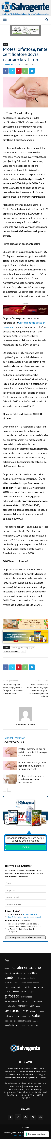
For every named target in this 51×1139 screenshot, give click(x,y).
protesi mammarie (11, 651)
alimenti (8, 973)
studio (35, 1021)
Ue (28, 1025)
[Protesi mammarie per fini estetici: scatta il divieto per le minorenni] (10, 752)
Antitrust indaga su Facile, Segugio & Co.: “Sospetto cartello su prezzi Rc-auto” (13, 689)
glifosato (12, 996)
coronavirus (17, 987)
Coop (7, 987)
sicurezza (8, 1021)
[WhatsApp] (25, 71)
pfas (25, 1010)
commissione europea (30, 983)
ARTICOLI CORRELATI (15, 738)
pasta (38, 1006)
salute (37, 1015)
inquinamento (12, 1001)
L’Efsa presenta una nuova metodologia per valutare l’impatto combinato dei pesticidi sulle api (37, 690)
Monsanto (23, 1005)
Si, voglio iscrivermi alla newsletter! (25, 937)
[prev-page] (4, 790)
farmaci (16, 992)
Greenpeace (26, 996)
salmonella (25, 1016)
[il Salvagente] (25, 8)
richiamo (9, 1016)
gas (32, 991)
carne (17, 983)
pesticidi (13, 1010)
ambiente (17, 973)
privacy (41, 1011)
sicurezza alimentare (22, 1021)
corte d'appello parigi (19, 648)
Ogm (32, 1005)
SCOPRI (25, 847)
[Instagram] (18, 1117)
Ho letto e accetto (24, 915)
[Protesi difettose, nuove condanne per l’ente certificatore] (10, 779)
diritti (34, 987)
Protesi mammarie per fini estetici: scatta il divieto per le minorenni (33, 752)
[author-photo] (25, 720)
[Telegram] (32, 71)
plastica (33, 1011)
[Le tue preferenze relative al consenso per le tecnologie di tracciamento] (36, 1134)
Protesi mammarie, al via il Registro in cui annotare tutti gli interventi (32, 765)
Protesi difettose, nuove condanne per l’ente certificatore (31, 779)
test (18, 1025)
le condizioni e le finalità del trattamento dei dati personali (24, 915)
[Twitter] (12, 71)
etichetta (8, 992)
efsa (40, 987)
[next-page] (9, 790)
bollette (9, 982)
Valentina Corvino (12, 64)
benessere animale (26, 978)
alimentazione (29, 967)
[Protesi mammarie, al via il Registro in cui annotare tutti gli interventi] (10, 765)
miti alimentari (10, 1006)
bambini (10, 977)
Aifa (13, 968)
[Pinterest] (19, 71)
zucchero (35, 1025)
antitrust (30, 972)
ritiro (17, 1016)
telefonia (9, 1025)
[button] (4, 20)
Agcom (7, 968)
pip (32, 648)
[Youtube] (40, 1117)
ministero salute (35, 1001)
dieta (27, 987)
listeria (24, 1001)
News (5, 44)
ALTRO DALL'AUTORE (14, 742)
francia (24, 991)
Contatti (25, 1128)
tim (23, 1025)
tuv (23, 651)
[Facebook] (5, 71)
